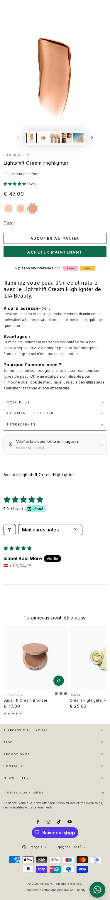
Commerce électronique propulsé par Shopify (55, 889)
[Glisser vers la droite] (92, 138)
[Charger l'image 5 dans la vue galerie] (78, 138)
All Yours (46, 883)
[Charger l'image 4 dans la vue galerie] (67, 138)
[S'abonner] (103, 792)
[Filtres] (10, 529)
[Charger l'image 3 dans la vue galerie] (55, 138)
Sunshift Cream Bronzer (26, 700)
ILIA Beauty (17, 155)
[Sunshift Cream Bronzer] (35, 657)
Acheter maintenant (54, 252)
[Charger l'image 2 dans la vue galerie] (43, 138)
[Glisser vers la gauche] (18, 138)
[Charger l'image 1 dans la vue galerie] (31, 138)
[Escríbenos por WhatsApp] (97, 890)
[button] (15, 184)
